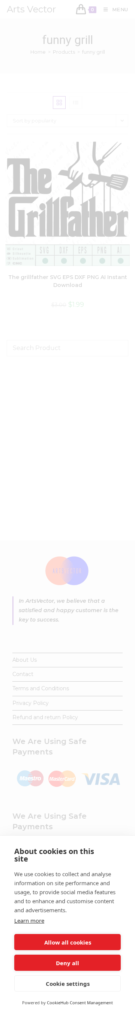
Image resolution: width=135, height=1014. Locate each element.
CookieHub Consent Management (80, 1002)
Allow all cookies (67, 942)
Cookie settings (68, 983)
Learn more (29, 920)
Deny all (67, 963)
